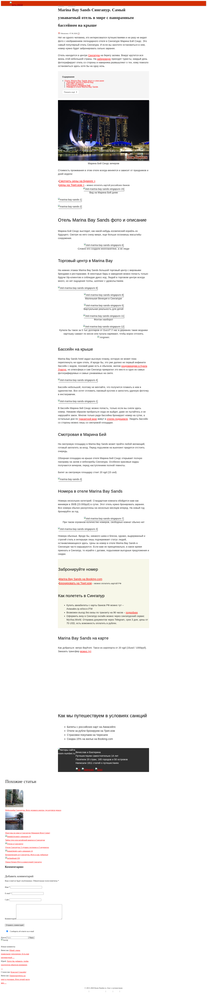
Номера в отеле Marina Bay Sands (82, 87)
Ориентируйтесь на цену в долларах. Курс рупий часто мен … (15, 979)
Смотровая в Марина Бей (78, 85)
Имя (7, 887)
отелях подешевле (117, 419)
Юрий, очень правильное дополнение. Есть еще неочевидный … (15, 954)
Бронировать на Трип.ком (75, 583)
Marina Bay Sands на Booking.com (80, 579)
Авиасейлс (109, 726)
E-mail (8, 893)
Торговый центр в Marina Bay (80, 82)
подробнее (132, 612)
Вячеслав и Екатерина (88, 752)
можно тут (85, 651)
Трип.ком (109, 730)
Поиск (3, 938)
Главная (61, 6)
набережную (104, 59)
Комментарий (10, 919)
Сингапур (71, 6)
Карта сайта (84, 991)
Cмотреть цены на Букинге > (77, 181)
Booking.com (105, 738)
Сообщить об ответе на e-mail (21, 931)
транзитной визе (88, 419)
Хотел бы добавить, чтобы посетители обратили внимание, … (15, 965)
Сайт (7, 900)
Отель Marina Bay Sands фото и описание (84, 81)
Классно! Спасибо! (18, 972)
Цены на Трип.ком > (71, 185)
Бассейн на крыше (75, 84)
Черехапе (102, 734)
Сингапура (94, 55)
